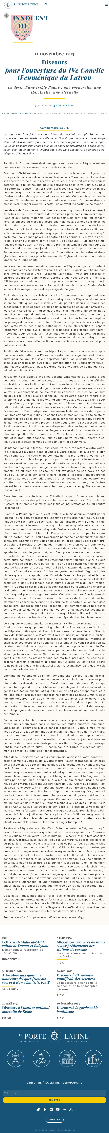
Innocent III (31, 22)
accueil (6, 113)
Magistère (30, 113)
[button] (106, 4)
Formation (17, 113)
